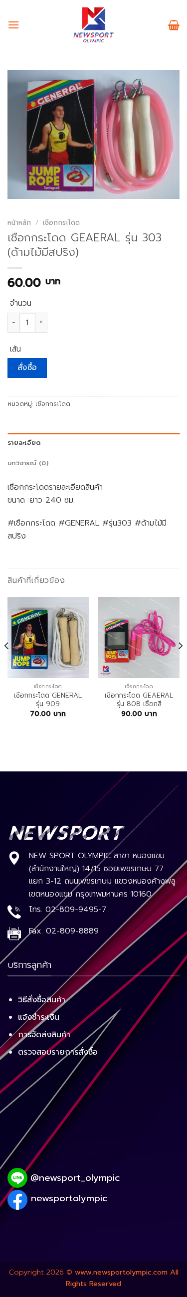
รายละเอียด (23, 442)
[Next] (180, 666)
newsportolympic (69, 1198)
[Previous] (7, 666)
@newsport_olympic (75, 1178)
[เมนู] (13, 24)
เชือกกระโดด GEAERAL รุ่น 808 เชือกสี (139, 700)
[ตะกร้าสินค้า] (174, 25)
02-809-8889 (72, 931)
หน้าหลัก (19, 222)
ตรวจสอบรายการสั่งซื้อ (58, 1052)
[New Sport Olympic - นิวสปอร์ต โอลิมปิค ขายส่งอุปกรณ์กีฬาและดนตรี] (94, 25)
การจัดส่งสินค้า (44, 1035)
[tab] (93, 443)
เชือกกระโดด (61, 222)
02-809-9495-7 (75, 910)
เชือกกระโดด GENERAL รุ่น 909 (48, 700)
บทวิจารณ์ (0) (27, 463)
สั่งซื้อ (27, 367)
